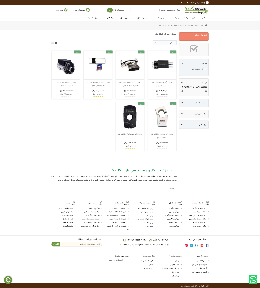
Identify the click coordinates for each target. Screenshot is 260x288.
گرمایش (177, 17)
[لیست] (52, 42)
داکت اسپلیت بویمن (199, 225)
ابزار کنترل (109, 17)
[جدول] (56, 42)
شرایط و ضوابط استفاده (171, 268)
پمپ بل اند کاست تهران (144, 218)
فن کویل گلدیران (173, 218)
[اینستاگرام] (196, 245)
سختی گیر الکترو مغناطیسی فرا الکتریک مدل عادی (98, 84)
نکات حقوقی (175, 264)
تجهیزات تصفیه (93, 17)
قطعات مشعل (68, 218)
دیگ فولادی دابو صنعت (91, 222)
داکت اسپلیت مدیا (200, 211)
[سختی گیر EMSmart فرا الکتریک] (130, 116)
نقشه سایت (148, 268)
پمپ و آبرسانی (162, 17)
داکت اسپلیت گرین (199, 208)
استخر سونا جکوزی (143, 17)
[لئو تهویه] (197, 10)
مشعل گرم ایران (67, 211)
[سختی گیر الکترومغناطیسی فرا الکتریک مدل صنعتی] (130, 65)
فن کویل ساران (174, 225)
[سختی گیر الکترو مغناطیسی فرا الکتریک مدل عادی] (98, 65)
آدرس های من (201, 268)
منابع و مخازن (125, 17)
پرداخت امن (175, 275)
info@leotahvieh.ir (137, 240)
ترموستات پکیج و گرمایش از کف (117, 227)
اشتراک (56, 244)
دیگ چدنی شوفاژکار (92, 208)
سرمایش (205, 17)
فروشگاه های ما (147, 260)
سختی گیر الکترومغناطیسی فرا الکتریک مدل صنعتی (130, 84)
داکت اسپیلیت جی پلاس (197, 215)
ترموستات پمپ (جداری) (118, 218)
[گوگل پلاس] (202, 245)
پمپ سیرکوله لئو (147, 211)
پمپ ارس (149, 225)
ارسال (177, 260)
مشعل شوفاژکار (67, 215)
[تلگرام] (191, 245)
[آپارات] (186, 245)
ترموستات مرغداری (119, 222)
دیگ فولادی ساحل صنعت (90, 225)
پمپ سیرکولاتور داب (145, 208)
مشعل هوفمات (68, 222)
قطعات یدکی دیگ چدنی (91, 218)
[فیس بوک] (207, 245)
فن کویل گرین (174, 208)
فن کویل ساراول (174, 211)
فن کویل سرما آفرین (172, 215)
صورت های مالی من (199, 264)
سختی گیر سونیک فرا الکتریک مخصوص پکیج (162, 136)
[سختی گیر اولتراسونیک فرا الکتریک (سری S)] (66, 65)
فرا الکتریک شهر (197, 68)
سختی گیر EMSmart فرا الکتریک (130, 134)
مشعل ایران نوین (67, 225)
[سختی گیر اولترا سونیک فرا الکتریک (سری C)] (162, 65)
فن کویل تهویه (174, 222)
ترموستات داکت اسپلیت (118, 211)
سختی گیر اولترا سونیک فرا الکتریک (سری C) (162, 84)
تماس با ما (149, 264)
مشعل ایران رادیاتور (66, 208)
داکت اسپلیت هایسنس (198, 218)
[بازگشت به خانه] (206, 25)
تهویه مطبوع (190, 17)
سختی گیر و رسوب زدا (183, 25)
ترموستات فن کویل (119, 208)
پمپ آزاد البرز (148, 222)
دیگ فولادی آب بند (93, 215)
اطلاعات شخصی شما (199, 272)
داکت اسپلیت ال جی (199, 222)
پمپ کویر (149, 215)
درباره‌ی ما (176, 272)
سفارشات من (202, 260)
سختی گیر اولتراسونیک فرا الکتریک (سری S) (66, 84)
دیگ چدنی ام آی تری (92, 211)
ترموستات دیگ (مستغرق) (117, 215)
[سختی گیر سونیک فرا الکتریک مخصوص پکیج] (162, 116)
